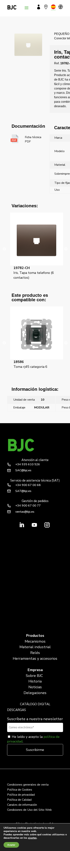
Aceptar (11, 844)
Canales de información (22, 805)
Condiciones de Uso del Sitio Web (29, 810)
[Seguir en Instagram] (47, 525)
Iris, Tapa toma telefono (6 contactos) (33, 273)
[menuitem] (53, 6)
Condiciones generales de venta (28, 785)
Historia (35, 681)
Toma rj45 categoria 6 (30, 364)
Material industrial (35, 646)
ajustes (32, 838)
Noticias (35, 687)
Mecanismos (35, 641)
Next (66, 249)
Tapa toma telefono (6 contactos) (29, 416)
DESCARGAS (16, 710)
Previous (4, 249)
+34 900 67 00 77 (28, 506)
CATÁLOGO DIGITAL (35, 704)
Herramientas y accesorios (35, 658)
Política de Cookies (19, 790)
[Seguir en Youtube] (34, 525)
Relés (35, 652)
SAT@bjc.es (23, 491)
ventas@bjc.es (24, 512)
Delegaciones (35, 692)
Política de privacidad (21, 795)
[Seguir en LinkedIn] (21, 525)
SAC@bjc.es (23, 470)
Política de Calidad (19, 800)
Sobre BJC (34, 675)
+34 (27, 464)
